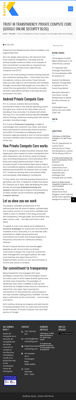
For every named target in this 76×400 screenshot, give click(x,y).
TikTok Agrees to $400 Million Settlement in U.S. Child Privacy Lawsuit (62, 61)
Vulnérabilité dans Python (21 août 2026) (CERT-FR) (61, 110)
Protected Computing (24, 124)
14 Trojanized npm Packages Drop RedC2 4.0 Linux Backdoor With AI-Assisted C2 (62, 160)
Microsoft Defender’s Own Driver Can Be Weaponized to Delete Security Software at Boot (61, 97)
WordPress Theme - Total (31, 396)
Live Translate (42, 115)
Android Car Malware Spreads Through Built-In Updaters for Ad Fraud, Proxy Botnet (62, 184)
